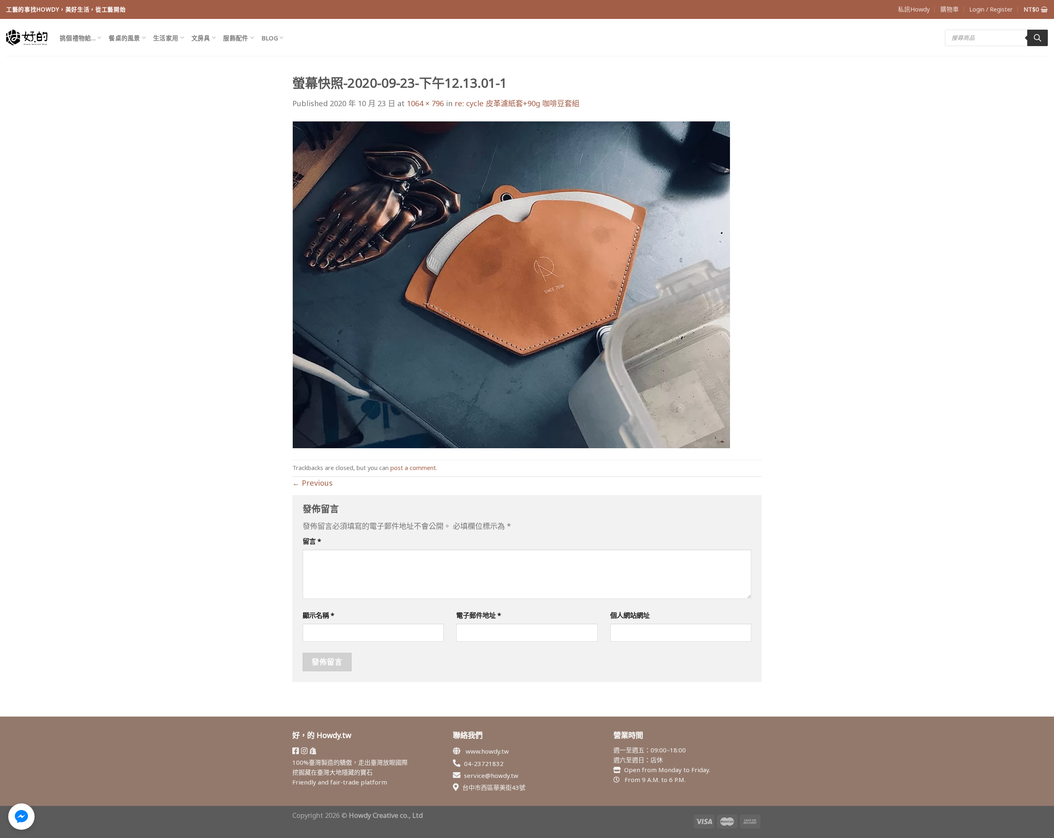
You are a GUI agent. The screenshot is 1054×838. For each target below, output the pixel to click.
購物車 (949, 9)
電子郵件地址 (478, 615)
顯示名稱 (318, 615)
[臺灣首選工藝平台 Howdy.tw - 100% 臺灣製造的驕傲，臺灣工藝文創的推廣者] (26, 37)
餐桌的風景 (124, 38)
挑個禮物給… (78, 38)
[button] (21, 816)
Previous (312, 483)
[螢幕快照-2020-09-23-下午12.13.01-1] (511, 284)
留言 (312, 541)
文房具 (200, 38)
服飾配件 (235, 38)
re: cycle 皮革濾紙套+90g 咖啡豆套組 (517, 103)
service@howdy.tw (491, 775)
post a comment (413, 467)
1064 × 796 (425, 103)
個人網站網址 (630, 615)
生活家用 (165, 38)
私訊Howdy (914, 9)
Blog (269, 38)
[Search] (1037, 38)
